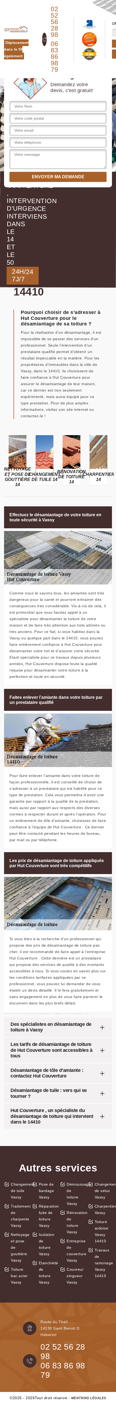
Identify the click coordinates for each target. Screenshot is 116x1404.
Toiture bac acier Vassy (19, 1275)
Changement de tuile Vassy (19, 1190)
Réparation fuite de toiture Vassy (47, 1216)
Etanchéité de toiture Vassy (47, 1272)
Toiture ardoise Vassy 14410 (101, 1231)
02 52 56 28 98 (54, 22)
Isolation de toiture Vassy (46, 1244)
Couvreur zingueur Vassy (75, 1275)
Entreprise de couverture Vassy (75, 1250)
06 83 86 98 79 (54, 57)
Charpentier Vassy (103, 1209)
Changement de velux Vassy (103, 1190)
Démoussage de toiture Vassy (75, 1194)
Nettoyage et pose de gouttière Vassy (19, 1247)
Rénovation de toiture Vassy (75, 1222)
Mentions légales (88, 1398)
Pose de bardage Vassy (46, 1190)
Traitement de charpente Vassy (19, 1216)
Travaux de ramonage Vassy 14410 (103, 1263)
